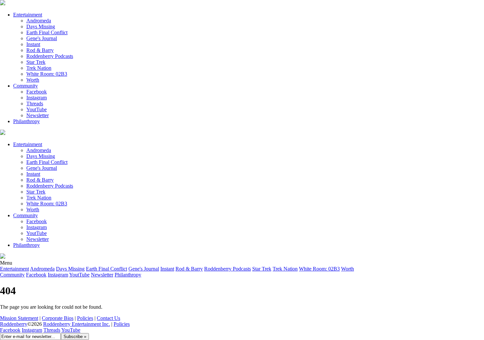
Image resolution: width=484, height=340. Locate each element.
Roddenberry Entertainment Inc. (76, 324)
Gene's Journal (41, 38)
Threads (34, 103)
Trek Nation (38, 68)
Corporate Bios (57, 318)
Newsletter (37, 115)
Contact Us (108, 318)
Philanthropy (26, 121)
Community (25, 86)
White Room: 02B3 (46, 74)
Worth (32, 80)
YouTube (70, 330)
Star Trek (35, 62)
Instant (33, 44)
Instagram (36, 97)
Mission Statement (19, 318)
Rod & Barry (40, 50)
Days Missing (40, 26)
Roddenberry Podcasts (49, 56)
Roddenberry (13, 324)
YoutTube (36, 109)
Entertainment (27, 14)
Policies (85, 318)
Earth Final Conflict (46, 32)
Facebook (36, 91)
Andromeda (38, 20)
